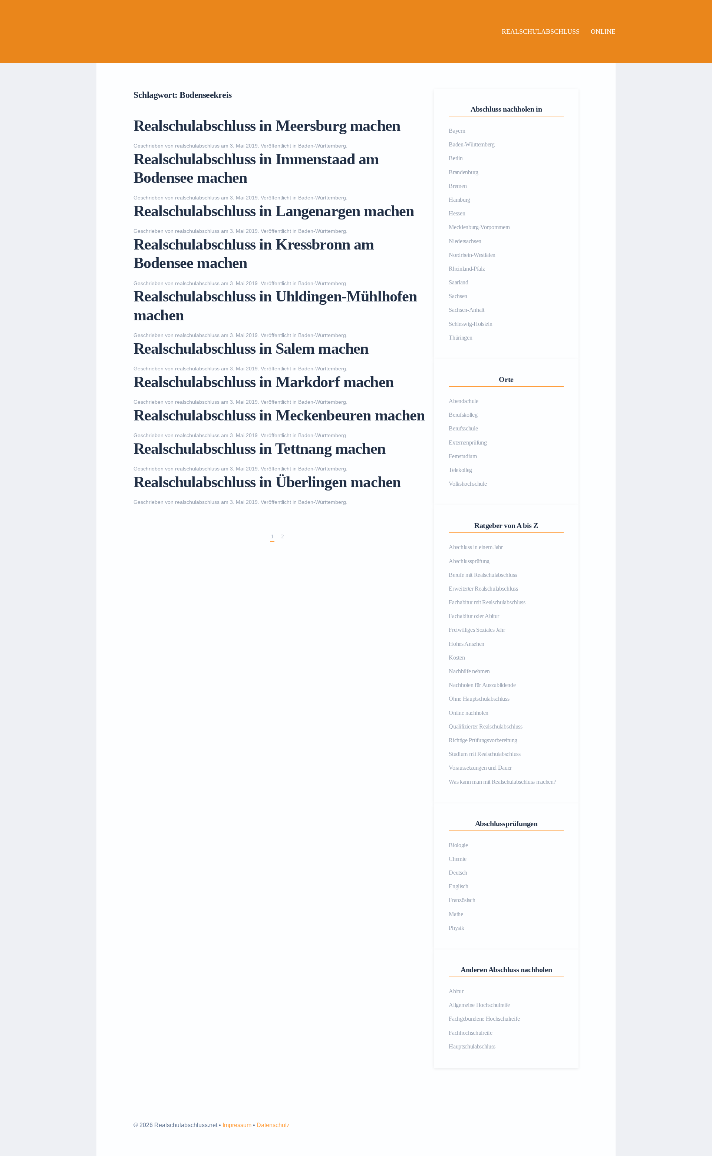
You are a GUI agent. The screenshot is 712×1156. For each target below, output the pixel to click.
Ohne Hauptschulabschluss (479, 699)
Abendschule (463, 401)
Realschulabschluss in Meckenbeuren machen (279, 415)
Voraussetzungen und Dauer (480, 767)
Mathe (456, 914)
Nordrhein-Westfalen (472, 255)
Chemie (457, 859)
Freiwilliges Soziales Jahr (477, 630)
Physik (456, 928)
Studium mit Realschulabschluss (484, 754)
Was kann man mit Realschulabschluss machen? (502, 782)
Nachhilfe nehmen (469, 671)
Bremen (458, 186)
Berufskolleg (463, 415)
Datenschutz (273, 1125)
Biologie (458, 845)
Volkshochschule (468, 483)
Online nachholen (468, 713)
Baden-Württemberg (322, 146)
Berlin (455, 158)
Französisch (462, 900)
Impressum (236, 1125)
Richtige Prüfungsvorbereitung (483, 740)
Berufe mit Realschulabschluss (483, 575)
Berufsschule (463, 428)
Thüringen (460, 337)
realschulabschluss (197, 146)
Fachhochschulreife (470, 1033)
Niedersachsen (465, 241)
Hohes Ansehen (466, 644)
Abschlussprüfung (469, 561)
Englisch (458, 886)
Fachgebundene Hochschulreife (484, 1018)
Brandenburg (463, 172)
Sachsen (458, 296)
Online (603, 31)
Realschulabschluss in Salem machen (251, 348)
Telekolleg (460, 470)
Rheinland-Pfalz (467, 268)
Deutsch (458, 872)
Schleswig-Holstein (470, 324)
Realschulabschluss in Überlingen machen (267, 482)
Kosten (457, 657)
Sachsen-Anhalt (466, 310)
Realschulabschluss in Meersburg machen (267, 125)
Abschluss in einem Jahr (476, 547)
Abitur (456, 991)
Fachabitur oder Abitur (474, 616)
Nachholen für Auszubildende (482, 685)
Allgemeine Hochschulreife (479, 1005)
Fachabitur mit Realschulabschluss (487, 602)
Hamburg (459, 199)
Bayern (457, 131)
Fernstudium (463, 456)
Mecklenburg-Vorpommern (479, 227)
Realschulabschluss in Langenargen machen (274, 210)
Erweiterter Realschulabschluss (483, 588)
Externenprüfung (468, 442)
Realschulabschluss (541, 31)
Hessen (457, 213)
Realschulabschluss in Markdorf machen (263, 381)
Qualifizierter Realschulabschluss (485, 726)
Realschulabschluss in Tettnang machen (259, 448)
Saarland (458, 282)
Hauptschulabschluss (472, 1046)
